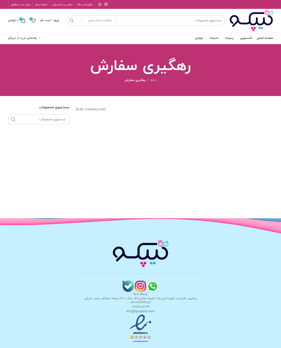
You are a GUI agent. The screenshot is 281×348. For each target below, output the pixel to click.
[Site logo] (251, 20)
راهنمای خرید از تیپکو (22, 38)
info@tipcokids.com (140, 311)
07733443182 (140, 303)
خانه (153, 80)
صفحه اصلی (265, 38)
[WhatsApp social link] (100, 4)
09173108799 (140, 307)
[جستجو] (72, 21)
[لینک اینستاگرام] (106, 4)
